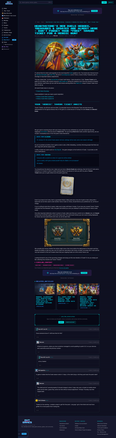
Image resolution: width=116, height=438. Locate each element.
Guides (76, 425)
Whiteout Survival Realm (81, 423)
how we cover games (64, 267)
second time (54, 79)
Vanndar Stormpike (41, 74)
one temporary (66, 74)
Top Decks (62, 425)
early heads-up (63, 81)
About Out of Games (102, 423)
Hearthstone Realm (64, 423)
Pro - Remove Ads (101, 432)
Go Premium (94, 10)
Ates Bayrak (57, 149)
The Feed (7, 10)
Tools (6, 27)
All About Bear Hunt (80, 427)
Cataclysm (62, 430)
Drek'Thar (52, 74)
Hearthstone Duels (58, 265)
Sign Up (111, 2)
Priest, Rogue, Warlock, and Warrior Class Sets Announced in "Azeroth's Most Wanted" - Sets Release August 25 (88, 301)
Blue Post (38, 265)
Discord (6, 49)
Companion (7, 30)
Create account (70, 322)
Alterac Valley (70, 265)
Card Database (63, 427)
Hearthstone (8, 13)
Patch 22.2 (79, 83)
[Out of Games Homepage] (27, 421)
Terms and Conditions (102, 427)
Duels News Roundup (43, 91)
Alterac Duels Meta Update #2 (45, 98)
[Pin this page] (36, 22)
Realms (6, 20)
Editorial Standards (101, 425)
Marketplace (9, 44)
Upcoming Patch (47, 265)
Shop (5, 42)
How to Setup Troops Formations (83, 430)
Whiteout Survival (10, 15)
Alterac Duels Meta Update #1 (45, 96)
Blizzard (48, 136)
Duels (71, 73)
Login (104, 2)
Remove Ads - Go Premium (77, 15)
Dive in (24, 433)
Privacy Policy (100, 430)
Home (5, 8)
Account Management (102, 434)
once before (44, 131)
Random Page (8, 32)
